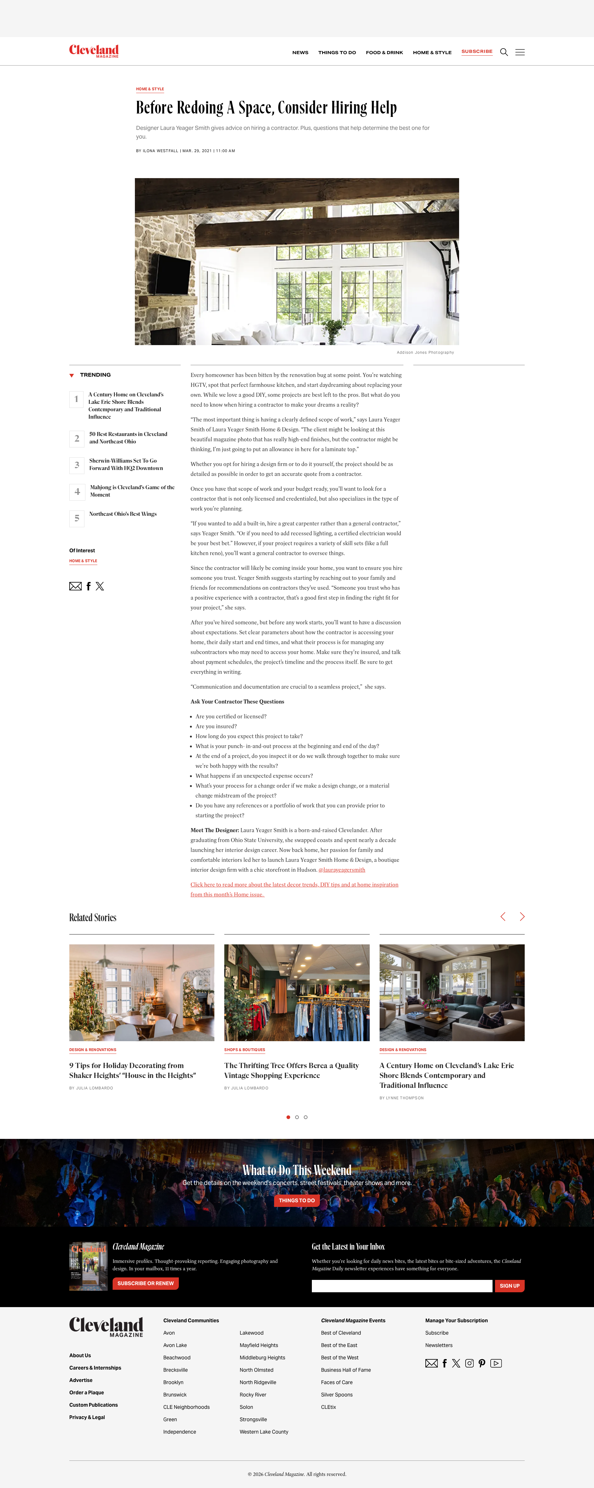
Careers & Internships (95, 1368)
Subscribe (477, 51)
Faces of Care (337, 1382)
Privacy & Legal (87, 1417)
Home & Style (432, 52)
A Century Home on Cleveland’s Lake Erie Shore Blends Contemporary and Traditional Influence (125, 406)
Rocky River (253, 1395)
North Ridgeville (258, 1382)
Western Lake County (264, 1432)
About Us (80, 1355)
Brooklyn (173, 1382)
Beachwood (177, 1357)
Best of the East (339, 1345)
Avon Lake (175, 1345)
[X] (456, 1363)
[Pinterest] (482, 1363)
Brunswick (175, 1395)
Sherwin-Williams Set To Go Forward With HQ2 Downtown (126, 464)
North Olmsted (256, 1370)
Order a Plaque (86, 1392)
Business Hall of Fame (346, 1370)
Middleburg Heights (262, 1357)
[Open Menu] (520, 53)
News (300, 52)
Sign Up (510, 1286)
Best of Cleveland (341, 1333)
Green (170, 1419)
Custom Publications (93, 1405)
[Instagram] (469, 1363)
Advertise (81, 1380)
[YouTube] (496, 1363)
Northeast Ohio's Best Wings (123, 514)
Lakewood (252, 1333)
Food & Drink (384, 52)
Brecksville (175, 1370)
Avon (169, 1333)
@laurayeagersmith (342, 869)
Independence (179, 1432)
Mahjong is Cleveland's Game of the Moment (132, 491)
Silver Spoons (337, 1395)
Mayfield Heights (259, 1345)
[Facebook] (445, 1363)
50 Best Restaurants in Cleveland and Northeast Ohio (128, 438)
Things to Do (337, 52)
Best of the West (340, 1357)
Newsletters (439, 1345)
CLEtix (328, 1407)
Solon (246, 1407)
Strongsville (253, 1419)
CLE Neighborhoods (186, 1407)
